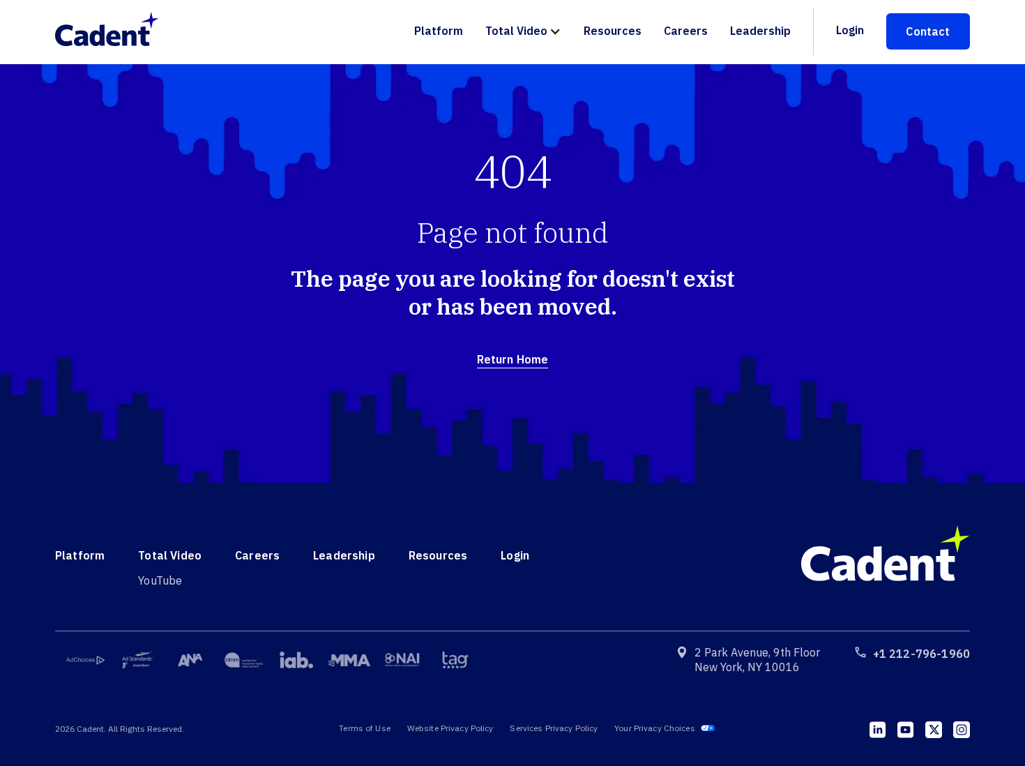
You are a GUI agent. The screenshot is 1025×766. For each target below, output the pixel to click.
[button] (523, 31)
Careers (686, 31)
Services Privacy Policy (554, 728)
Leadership (760, 31)
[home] (114, 31)
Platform (438, 31)
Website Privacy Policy (450, 728)
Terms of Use (364, 728)
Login (850, 30)
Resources (612, 31)
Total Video (516, 31)
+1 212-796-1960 (921, 654)
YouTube (160, 580)
